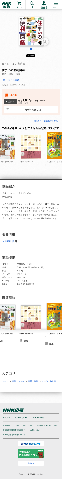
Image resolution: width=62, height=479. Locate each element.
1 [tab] (31, 49)
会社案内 (6, 418)
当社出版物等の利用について (14, 435)
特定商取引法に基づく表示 (47, 425)
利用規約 (6, 425)
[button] (5, 317)
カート (19, 7)
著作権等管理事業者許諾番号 (14, 430)
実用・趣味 (33, 381)
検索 (31, 7)
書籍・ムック (18, 381)
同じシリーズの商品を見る (46, 121)
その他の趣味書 (49, 381)
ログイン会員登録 (43, 7)
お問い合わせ (35, 430)
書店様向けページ (21, 418)
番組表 (31, 463)
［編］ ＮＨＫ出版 (10, 80)
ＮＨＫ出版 (8, 241)
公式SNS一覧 (38, 418)
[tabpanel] (31, 32)
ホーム (5, 381)
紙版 (26, 341)
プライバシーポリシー (23, 425)
